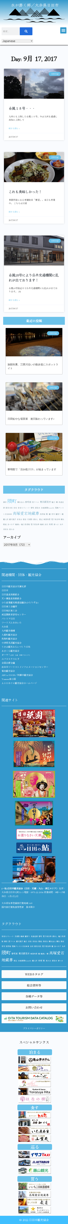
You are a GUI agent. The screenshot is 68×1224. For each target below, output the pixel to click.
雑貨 (5, 502)
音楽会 (19, 519)
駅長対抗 (9, 508)
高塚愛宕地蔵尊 (26, 513)
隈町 (12, 500)
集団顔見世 (45, 501)
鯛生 (62, 519)
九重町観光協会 (9, 634)
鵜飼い (17, 524)
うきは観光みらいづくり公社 (16, 646)
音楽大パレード (24, 508)
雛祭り (58, 514)
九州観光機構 (8, 630)
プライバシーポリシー (34, 1028)
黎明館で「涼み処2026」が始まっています (32, 469)
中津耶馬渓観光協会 (12, 642)
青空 (53, 514)
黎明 (32, 508)
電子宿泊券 (35, 524)
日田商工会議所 (9, 606)
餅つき (56, 524)
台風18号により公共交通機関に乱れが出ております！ (34, 277)
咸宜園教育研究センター (14, 614)
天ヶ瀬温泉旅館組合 (12, 598)
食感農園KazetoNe (47, 508)
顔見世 (37, 508)
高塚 (51, 524)
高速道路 (34, 936)
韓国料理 (46, 519)
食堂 (46, 524)
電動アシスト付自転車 (20, 946)
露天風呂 (12, 519)
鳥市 (61, 524)
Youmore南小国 (9, 678)
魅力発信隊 (25, 524)
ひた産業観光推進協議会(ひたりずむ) (20, 602)
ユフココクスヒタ (10, 658)
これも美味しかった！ (25, 191)
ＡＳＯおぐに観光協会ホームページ (19, 683)
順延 (5, 524)
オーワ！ (16, 654)
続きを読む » (14, 128)
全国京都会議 (8, 662)
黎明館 (28, 501)
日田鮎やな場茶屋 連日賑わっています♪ (31, 418)
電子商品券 (55, 519)
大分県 (5, 626)
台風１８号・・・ (22, 108)
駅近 (41, 519)
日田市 (5, 590)
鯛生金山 (20, 502)
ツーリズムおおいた (12, 622)
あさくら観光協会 (10, 650)
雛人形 (5, 519)
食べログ (10, 524)
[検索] (26, 31)
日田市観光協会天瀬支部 (14, 586)
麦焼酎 (29, 519)
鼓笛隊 (42, 514)
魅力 (53, 502)
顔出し (35, 519)
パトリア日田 (8, 618)
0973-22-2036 (37, 892)
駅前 (24, 519)
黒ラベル (35, 502)
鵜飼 (42, 524)
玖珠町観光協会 (9, 638)
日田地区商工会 (9, 610)
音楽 (15, 508)
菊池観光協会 (8, 670)
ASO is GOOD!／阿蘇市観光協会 (17, 675)
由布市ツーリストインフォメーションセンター (25, 666)
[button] (63, 30)
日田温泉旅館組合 (10, 594)
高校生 (5, 529)
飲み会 (11, 529)
